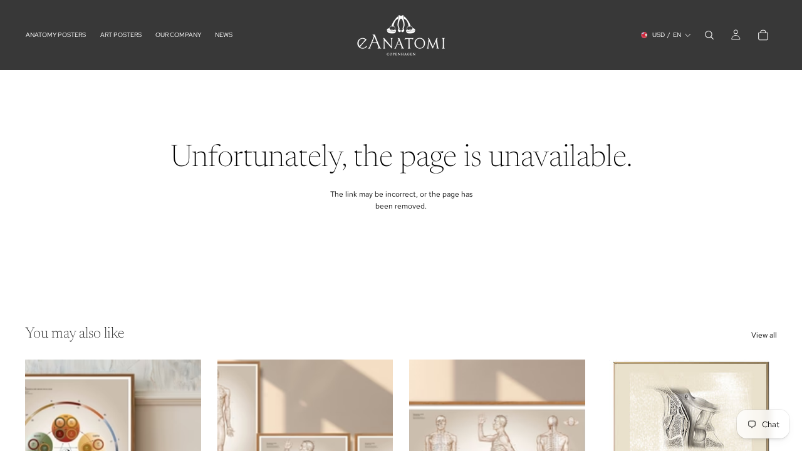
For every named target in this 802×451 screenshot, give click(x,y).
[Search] (709, 35)
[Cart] (763, 35)
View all (764, 335)
